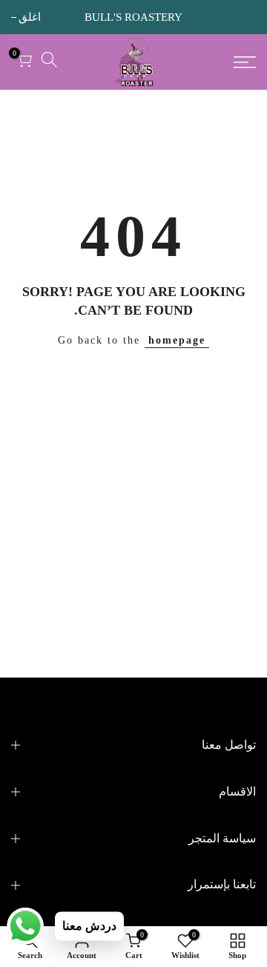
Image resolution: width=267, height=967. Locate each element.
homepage (176, 340)
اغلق (245, 17)
